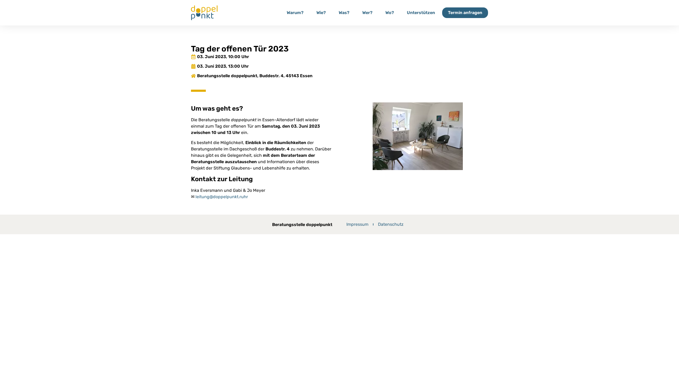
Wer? (367, 12)
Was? (344, 12)
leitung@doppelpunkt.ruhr (221, 196)
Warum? (295, 12)
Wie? (321, 12)
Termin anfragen (465, 12)
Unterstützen (421, 12)
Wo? (389, 12)
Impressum (357, 224)
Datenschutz (390, 224)
